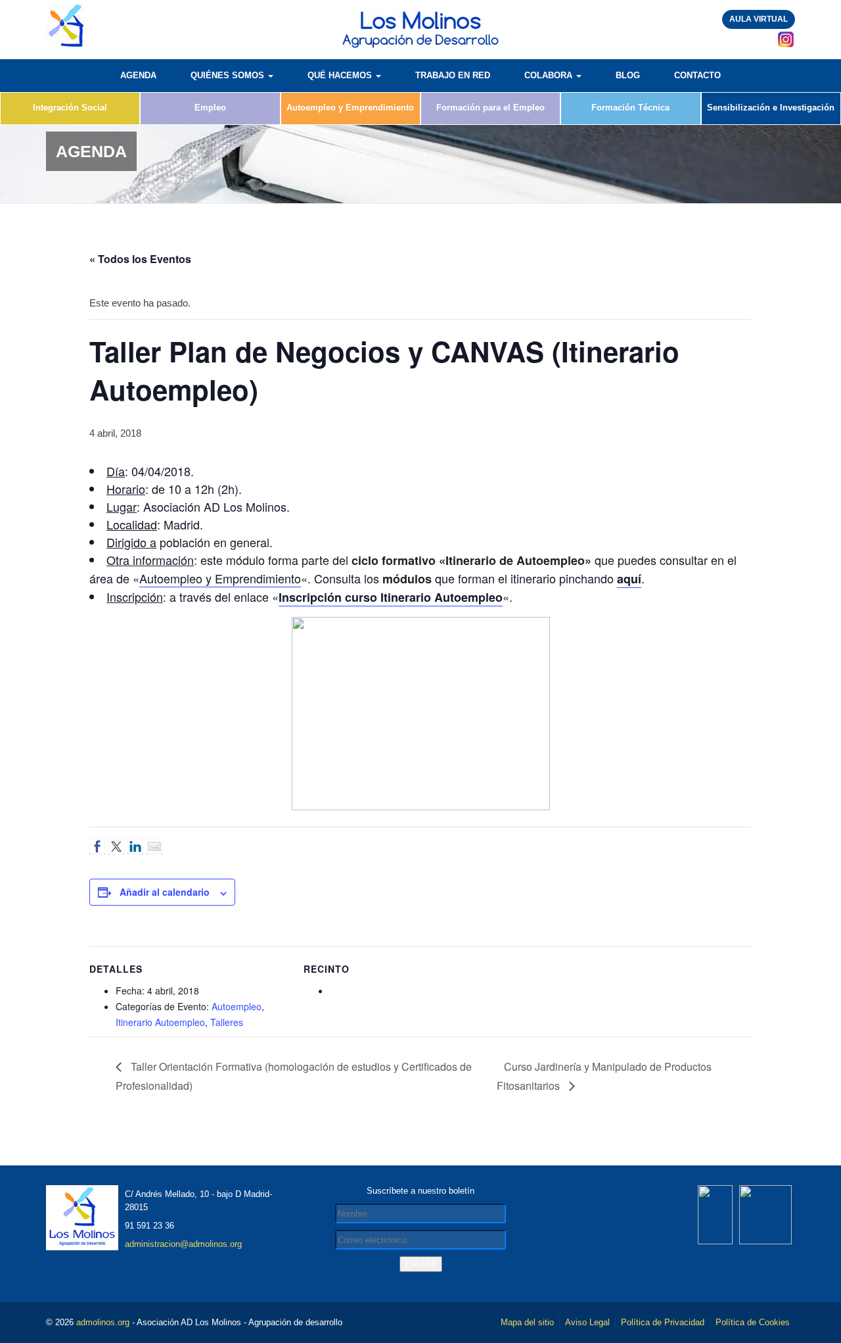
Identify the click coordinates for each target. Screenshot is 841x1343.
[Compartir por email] (154, 846)
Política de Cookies (753, 1322)
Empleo (210, 107)
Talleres (226, 1022)
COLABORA (549, 75)
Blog (628, 75)
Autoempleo (236, 1006)
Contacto (697, 75)
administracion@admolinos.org (183, 1244)
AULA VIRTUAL (758, 19)
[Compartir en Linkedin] (135, 846)
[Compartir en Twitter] (116, 846)
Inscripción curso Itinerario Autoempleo (391, 597)
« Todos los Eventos (140, 258)
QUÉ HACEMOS (341, 75)
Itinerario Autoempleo (160, 1022)
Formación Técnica (630, 107)
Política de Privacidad (662, 1322)
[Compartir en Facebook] (97, 846)
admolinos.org (102, 1322)
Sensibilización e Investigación (770, 107)
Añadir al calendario (165, 891)
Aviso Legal (587, 1322)
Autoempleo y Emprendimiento (350, 107)
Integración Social (70, 107)
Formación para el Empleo (490, 107)
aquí (629, 578)
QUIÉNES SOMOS (229, 75)
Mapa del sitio (527, 1322)
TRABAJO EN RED (452, 75)
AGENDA (138, 75)
